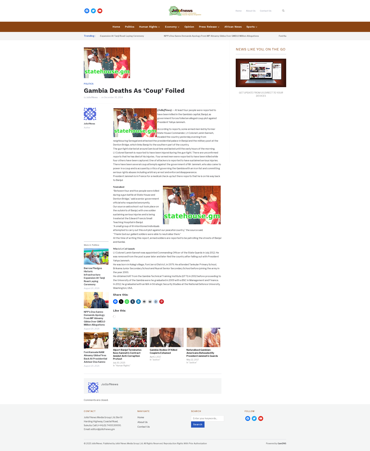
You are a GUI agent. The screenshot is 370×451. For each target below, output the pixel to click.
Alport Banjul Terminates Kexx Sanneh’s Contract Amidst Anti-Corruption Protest (127, 354)
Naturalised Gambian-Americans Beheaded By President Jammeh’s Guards (202, 353)
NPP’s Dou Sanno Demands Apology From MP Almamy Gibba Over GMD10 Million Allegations (194, 36)
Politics (129, 26)
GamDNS (282, 443)
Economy (171, 26)
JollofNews (92, 97)
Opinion (189, 26)
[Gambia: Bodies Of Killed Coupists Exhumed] (167, 337)
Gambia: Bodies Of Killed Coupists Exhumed (163, 351)
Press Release (208, 26)
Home (239, 11)
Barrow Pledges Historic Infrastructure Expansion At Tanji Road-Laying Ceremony (94, 276)
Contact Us (265, 11)
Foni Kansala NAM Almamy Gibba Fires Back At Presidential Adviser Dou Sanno (95, 357)
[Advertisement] (260, 129)
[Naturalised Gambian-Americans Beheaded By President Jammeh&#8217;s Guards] (203, 337)
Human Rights (148, 26)
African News (233, 26)
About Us (251, 11)
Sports (250, 26)
